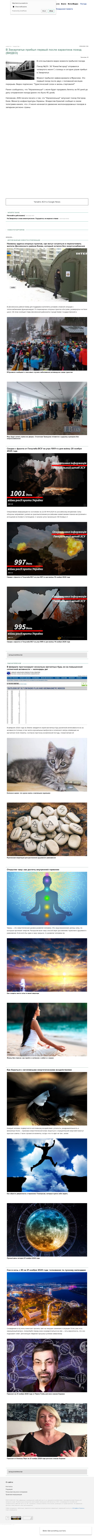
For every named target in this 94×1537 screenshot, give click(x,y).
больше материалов (15, 655)
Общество (16, 46)
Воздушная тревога (64, 9)
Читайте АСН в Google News (47, 202)
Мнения (62, 2)
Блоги (63, 4)
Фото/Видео (73, 4)
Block (44, 11)
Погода (83, 4)
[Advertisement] (49, 27)
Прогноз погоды (82, 2)
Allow (51, 11)
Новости (8, 46)
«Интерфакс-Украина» (78, 1508)
